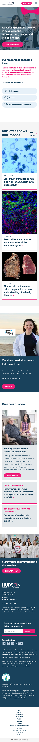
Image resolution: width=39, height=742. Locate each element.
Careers (19, 724)
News (19, 720)
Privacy (19, 728)
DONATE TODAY (11, 571)
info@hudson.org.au (10, 600)
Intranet (19, 734)
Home (19, 710)
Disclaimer (19, 732)
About (19, 712)
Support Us (19, 718)
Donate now (26, 3)
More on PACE (12, 475)
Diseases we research (12, 82)
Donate (8, 386)
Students (19, 716)
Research (19, 714)
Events (19, 722)
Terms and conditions (19, 730)
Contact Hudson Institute (19, 726)
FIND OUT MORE (12, 44)
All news (32, 133)
